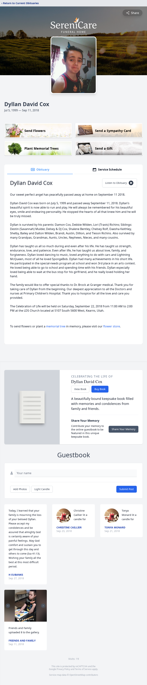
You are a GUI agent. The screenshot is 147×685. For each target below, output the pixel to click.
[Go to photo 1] (18, 619)
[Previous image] (8, 606)
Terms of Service (83, 669)
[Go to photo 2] (20, 619)
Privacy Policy (63, 669)
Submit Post (126, 489)
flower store (111, 326)
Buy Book (99, 389)
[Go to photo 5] (26, 619)
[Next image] (43, 606)
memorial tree (55, 326)
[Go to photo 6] (29, 619)
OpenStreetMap (77, 674)
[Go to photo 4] (24, 619)
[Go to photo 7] (31, 619)
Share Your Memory (123, 429)
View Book (80, 389)
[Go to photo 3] (22, 619)
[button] (25, 606)
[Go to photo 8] (33, 619)
